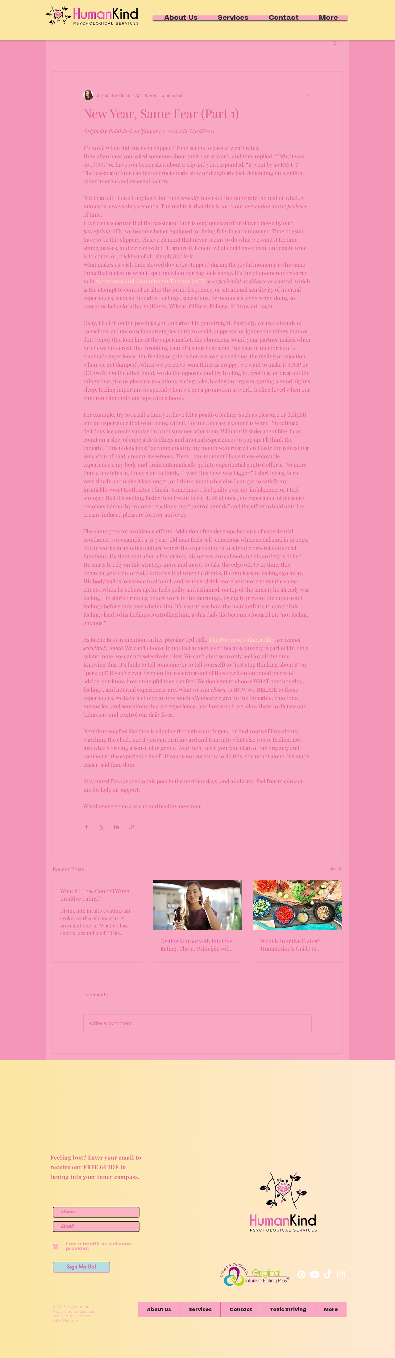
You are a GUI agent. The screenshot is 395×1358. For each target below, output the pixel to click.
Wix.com (70, 1320)
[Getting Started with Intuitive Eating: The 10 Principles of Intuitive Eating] (197, 905)
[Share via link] (132, 827)
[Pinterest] (301, 1274)
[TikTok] (327, 1274)
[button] (335, 42)
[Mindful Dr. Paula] (341, 1274)
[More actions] (308, 95)
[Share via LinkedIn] (116, 827)
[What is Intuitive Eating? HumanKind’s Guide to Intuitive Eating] (297, 905)
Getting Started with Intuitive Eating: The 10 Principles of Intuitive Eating (196, 944)
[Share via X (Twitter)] (101, 827)
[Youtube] (314, 1274)
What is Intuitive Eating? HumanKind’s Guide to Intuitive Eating (290, 944)
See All (336, 868)
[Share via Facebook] (86, 827)
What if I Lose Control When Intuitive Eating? (95, 894)
